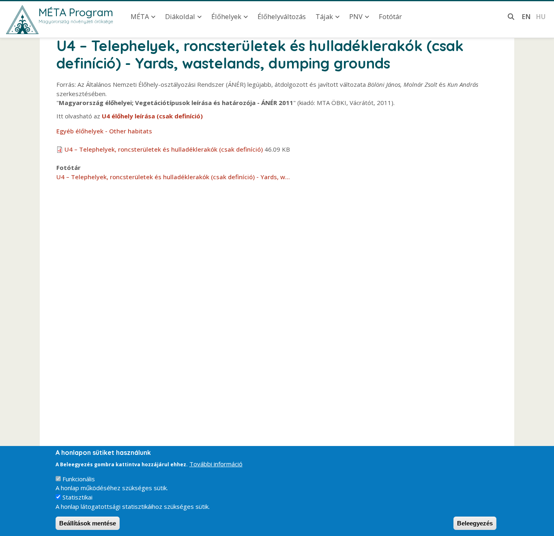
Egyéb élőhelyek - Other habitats (104, 131)
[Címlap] (22, 19)
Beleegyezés (475, 523)
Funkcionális (78, 479)
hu (540, 16)
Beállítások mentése (87, 523)
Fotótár (390, 16)
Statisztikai (77, 497)
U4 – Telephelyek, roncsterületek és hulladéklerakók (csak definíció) (163, 149)
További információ (216, 463)
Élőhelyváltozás (282, 16)
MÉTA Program (76, 12)
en (526, 16)
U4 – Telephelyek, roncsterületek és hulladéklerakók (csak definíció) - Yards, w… (173, 177)
